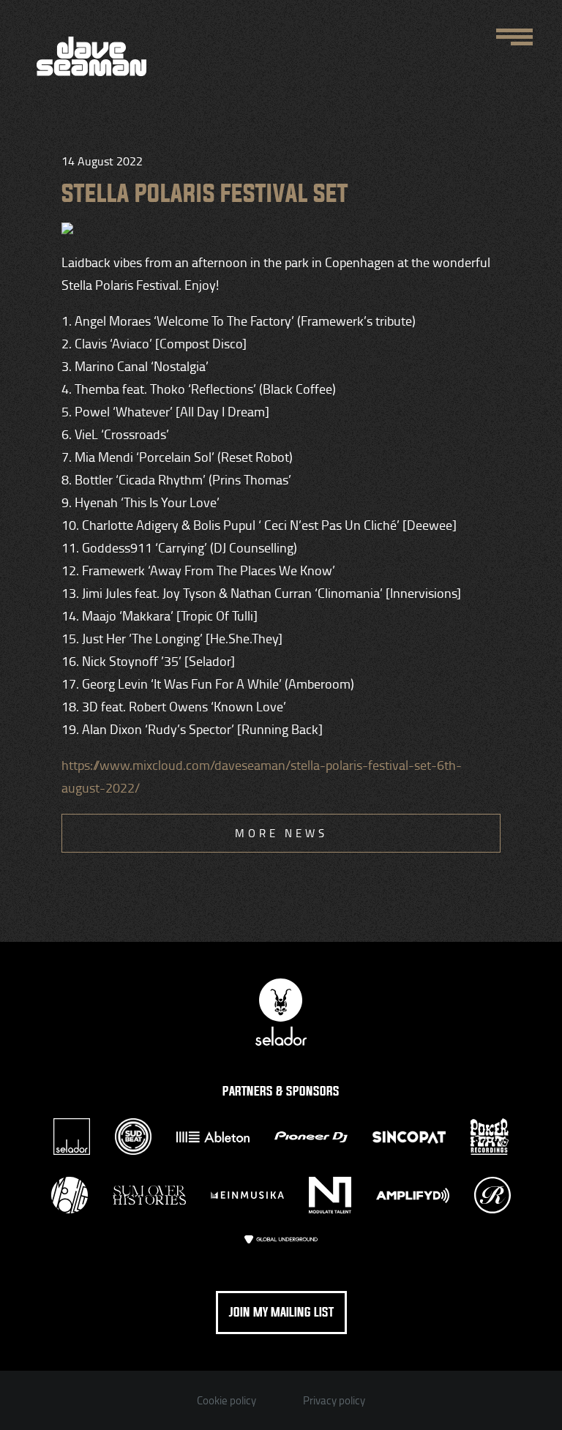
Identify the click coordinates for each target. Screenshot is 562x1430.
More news (281, 833)
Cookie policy (226, 1400)
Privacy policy (334, 1400)
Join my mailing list (281, 1312)
